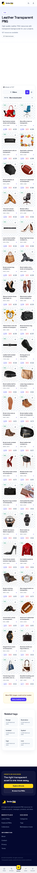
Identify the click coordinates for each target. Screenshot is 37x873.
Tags (21, 823)
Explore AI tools (18, 786)
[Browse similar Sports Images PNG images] (32, 340)
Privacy (4, 844)
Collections (5, 827)
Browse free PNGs (18, 791)
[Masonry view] (31, 92)
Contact (4, 840)
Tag (4, 12)
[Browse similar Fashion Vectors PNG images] (15, 281)
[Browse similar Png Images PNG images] (15, 135)
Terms (4, 848)
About (3, 836)
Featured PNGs (7, 823)
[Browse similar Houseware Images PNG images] (32, 106)
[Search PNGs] (28, 3)
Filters (14, 92)
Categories (24, 819)
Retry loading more (18, 699)
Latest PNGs (6, 819)
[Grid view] (27, 92)
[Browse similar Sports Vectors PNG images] (32, 135)
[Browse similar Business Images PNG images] (32, 486)
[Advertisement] (18, 61)
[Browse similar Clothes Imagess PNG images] (32, 544)
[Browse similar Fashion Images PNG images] (15, 106)
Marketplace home (26, 827)
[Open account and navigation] (33, 3)
